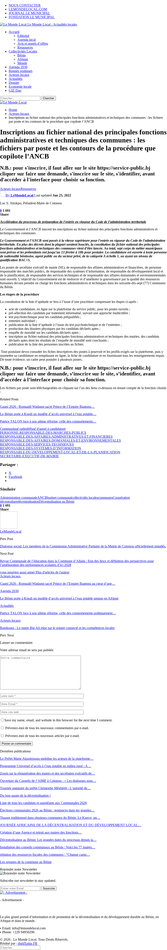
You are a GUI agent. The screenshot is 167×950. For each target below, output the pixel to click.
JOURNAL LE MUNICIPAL (29, 13)
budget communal (59, 497)
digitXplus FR (27, 943)
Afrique (22, 59)
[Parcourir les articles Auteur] (8, 527)
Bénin (21, 55)
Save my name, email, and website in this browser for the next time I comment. (58, 720)
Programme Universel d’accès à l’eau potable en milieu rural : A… (45, 766)
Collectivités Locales (23, 51)
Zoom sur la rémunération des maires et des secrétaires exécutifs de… (47, 773)
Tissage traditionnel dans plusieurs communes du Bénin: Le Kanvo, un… (50, 817)
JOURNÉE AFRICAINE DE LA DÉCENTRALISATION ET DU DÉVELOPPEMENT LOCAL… (70, 825)
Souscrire (49, 888)
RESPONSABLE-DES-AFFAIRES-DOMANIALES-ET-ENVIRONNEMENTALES (60, 440)
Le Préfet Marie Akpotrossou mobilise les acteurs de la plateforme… (47, 758)
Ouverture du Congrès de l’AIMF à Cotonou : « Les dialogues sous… (48, 781)
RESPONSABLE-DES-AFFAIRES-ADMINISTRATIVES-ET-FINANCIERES (56, 436)
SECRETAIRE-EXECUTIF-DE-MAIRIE (29, 456)
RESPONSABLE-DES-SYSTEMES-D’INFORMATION (40, 448)
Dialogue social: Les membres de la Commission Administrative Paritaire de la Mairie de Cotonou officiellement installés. (83, 546)
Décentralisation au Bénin (56, 501)
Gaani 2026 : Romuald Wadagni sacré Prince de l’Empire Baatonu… (47, 406)
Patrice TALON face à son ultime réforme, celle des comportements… (48, 421)
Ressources (25, 47)
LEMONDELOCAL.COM (28, 9)
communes (105, 497)
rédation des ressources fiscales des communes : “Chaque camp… (45, 854)
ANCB (42, 497)
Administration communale (18, 497)
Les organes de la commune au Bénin (26, 862)
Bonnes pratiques (20, 71)
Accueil (14, 32)
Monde (22, 63)
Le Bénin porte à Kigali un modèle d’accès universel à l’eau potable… (48, 414)
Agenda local (26, 39)
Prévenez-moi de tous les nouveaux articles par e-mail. (42, 736)
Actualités (15, 79)
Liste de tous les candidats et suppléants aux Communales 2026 (43, 803)
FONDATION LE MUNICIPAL (32, 17)
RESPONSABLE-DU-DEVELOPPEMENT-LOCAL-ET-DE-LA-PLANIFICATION (60, 452)
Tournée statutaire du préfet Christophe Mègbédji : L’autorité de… (45, 788)
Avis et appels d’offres (32, 43)
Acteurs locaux (19, 75)
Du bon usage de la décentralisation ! (25, 795)
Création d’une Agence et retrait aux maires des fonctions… (41, 832)
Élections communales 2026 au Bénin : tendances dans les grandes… (47, 810)
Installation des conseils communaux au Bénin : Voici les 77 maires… (47, 847)
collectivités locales (85, 497)
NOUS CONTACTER (25, 5)
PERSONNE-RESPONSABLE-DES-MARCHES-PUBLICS (43, 433)
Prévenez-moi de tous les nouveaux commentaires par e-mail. (47, 728)
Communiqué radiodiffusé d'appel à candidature (33, 429)
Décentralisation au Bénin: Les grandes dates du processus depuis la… (48, 840)
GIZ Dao (15, 90)
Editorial (23, 36)
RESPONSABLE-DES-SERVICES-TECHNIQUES (37, 444)
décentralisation (28, 501)
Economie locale (20, 86)
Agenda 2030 (18, 67)
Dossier (14, 82)
